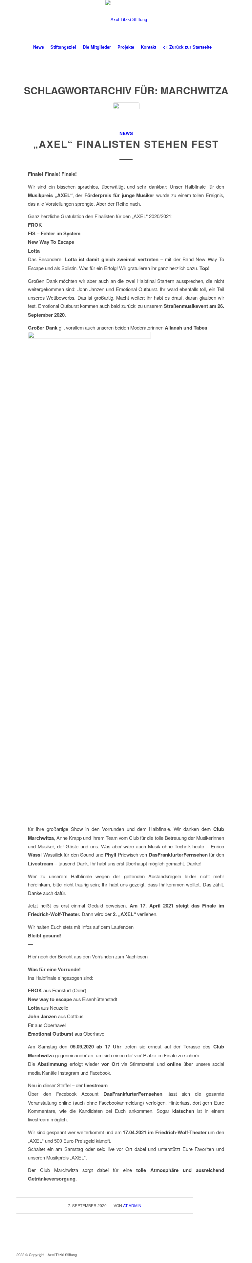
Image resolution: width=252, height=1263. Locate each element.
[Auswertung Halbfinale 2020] (126, 116)
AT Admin (132, 1205)
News (126, 133)
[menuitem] (38, 47)
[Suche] (218, 47)
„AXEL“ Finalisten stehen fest (126, 144)
